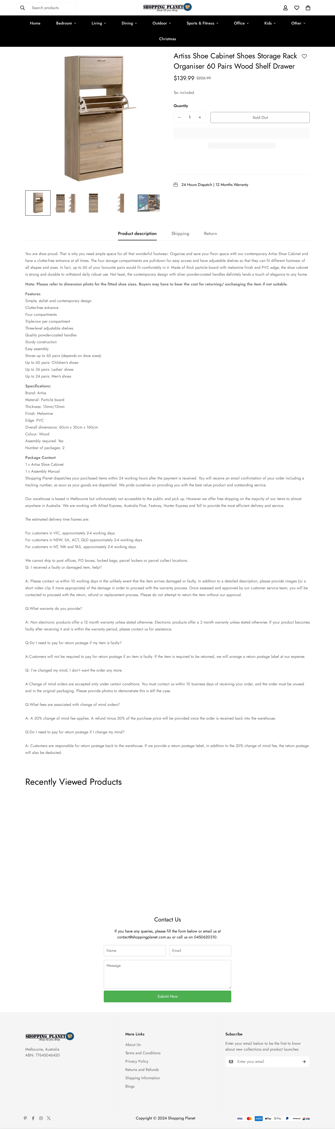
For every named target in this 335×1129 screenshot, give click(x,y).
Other (296, 23)
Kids (268, 23)
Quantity (181, 106)
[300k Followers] (33, 1118)
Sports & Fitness (200, 23)
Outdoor (160, 23)
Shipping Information (142, 1078)
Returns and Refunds (142, 1069)
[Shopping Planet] (167, 7)
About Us (133, 1044)
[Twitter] (49, 1118)
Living (97, 23)
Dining (127, 23)
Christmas (167, 39)
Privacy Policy (136, 1061)
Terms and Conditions (142, 1053)
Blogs (129, 1086)
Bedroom (64, 23)
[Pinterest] (25, 1118)
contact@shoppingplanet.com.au (144, 937)
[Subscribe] (304, 1061)
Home (35, 23)
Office (239, 23)
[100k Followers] (41, 1118)
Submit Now (167, 996)
